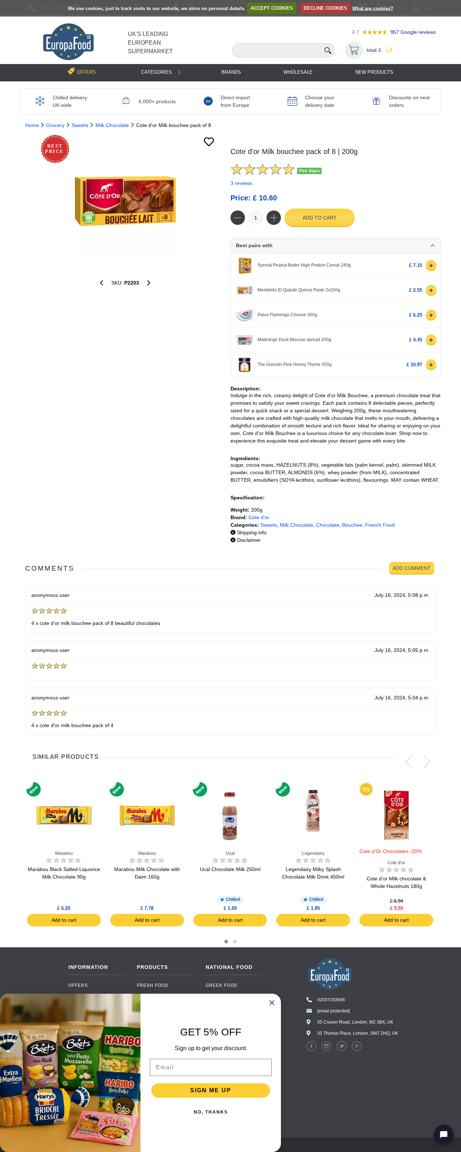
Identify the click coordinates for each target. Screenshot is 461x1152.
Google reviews (413, 32)
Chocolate (327, 525)
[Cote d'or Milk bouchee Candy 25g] (148, 282)
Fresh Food (153, 985)
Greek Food (222, 985)
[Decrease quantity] (237, 217)
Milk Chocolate (296, 525)
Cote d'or (259, 517)
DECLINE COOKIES (325, 8)
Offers (78, 985)
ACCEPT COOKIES (272, 8)
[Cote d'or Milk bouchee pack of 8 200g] (125, 201)
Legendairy (313, 853)
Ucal (230, 853)
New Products (374, 72)
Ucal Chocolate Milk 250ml (230, 869)
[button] (226, 941)
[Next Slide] (427, 761)
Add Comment (412, 568)
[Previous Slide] (409, 761)
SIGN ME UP (210, 1090)
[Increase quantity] (274, 217)
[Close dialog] (272, 1002)
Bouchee (352, 525)
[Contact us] (444, 1135)
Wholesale (298, 72)
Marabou (64, 853)
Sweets (268, 525)
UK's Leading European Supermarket (150, 42)
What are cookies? (372, 8)
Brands (231, 72)
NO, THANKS (211, 1112)
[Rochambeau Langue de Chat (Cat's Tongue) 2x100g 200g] (101, 282)
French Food (380, 525)
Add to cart (320, 218)
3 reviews (241, 183)
